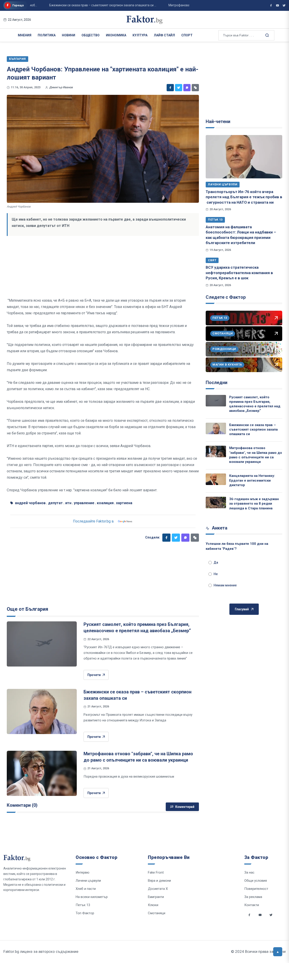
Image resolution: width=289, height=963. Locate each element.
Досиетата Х (158, 889)
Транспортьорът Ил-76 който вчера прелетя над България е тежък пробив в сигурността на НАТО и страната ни (244, 197)
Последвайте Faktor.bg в (93, 521)
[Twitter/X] (284, 5)
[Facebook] (170, 87)
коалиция (105, 503)
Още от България (27, 609)
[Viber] (187, 87)
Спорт (187, 35)
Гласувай (242, 609)
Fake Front (156, 872)
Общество (91, 35)
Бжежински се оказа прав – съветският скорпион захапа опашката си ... (88, 5)
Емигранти (156, 897)
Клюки (153, 905)
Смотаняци (156, 913)
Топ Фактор (85, 913)
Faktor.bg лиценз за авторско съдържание (40, 951)
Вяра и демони (159, 881)
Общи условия (255, 881)
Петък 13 (215, 219)
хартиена (124, 503)
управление (84, 503)
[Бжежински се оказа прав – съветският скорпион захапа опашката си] (42, 711)
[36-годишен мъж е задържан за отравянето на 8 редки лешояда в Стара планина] (216, 502)
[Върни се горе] (277, 951)
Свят (212, 260)
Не (216, 574)
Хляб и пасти (86, 889)
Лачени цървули (222, 184)
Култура (140, 35)
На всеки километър (92, 897)
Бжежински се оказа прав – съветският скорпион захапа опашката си (253, 429)
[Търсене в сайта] (267, 35)
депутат (55, 503)
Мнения (24, 35)
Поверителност (256, 889)
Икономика (116, 35)
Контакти (251, 905)
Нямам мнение (225, 585)
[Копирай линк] (195, 87)
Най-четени (218, 121)
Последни (216, 382)
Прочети (94, 675)
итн (68, 503)
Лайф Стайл (164, 35)
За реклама (253, 897)
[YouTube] (277, 5)
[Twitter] (178, 87)
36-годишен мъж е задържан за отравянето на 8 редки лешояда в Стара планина (254, 503)
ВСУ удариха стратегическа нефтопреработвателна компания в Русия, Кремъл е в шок (239, 272)
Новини (68, 35)
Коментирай (184, 807)
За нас (249, 872)
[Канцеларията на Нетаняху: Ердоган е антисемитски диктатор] (216, 479)
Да (216, 562)
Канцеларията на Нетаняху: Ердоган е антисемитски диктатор (252, 480)
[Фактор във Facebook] (271, 5)
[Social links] (249, 915)
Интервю (82, 872)
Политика (47, 35)
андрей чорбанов (30, 503)
